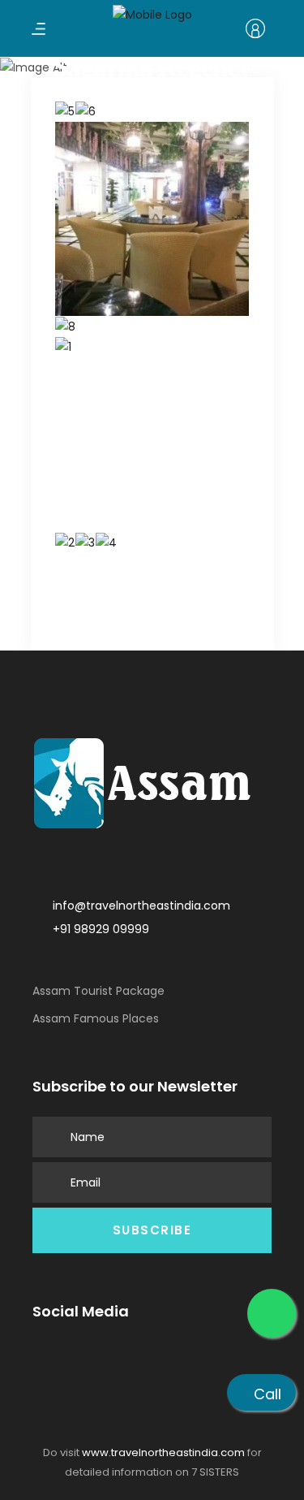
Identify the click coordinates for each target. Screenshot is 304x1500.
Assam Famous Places (95, 1018)
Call (267, 1394)
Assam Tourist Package (98, 991)
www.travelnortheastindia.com (163, 1452)
